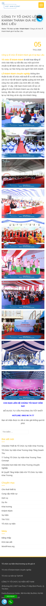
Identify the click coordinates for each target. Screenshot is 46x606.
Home (4, 29)
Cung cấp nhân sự (9, 494)
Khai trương (7, 507)
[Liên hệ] (39, 17)
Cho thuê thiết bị (9, 489)
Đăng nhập (6, 538)
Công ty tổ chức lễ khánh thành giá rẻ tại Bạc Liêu (23, 55)
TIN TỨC (5, 519)
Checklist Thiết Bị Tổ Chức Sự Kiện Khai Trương (22, 446)
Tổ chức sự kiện (13, 29)
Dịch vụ (5, 498)
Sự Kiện (5, 515)
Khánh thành (24, 29)
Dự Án (4, 502)
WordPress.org (8, 546)
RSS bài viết (7, 542)
